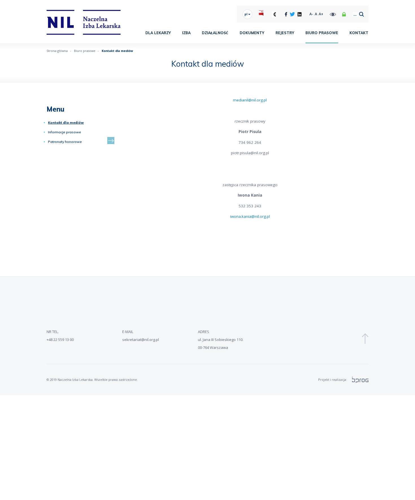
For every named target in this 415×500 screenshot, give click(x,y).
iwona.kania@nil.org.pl (250, 216)
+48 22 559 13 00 (60, 339)
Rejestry (285, 33)
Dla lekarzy (158, 33)
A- (311, 14)
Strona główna (57, 51)
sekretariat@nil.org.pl (140, 339)
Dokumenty (252, 33)
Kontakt (359, 33)
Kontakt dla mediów (66, 122)
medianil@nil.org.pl (250, 100)
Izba (186, 33)
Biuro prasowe (321, 33)
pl (246, 14)
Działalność (215, 33)
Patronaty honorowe (65, 142)
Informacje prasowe (64, 132)
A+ (321, 14)
